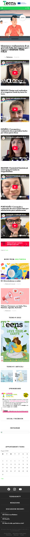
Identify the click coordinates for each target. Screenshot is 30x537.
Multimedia (20, 259)
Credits (22, 535)
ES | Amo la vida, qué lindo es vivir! (13, 523)
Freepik (6, 250)
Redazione (9, 535)
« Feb (2, 478)
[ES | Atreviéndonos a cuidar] (15, 271)
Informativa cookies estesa (19, 533)
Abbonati (16, 535)
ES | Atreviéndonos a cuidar (11, 281)
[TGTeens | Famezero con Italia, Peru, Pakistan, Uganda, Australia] (15, 296)
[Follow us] (25, 8)
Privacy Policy (7, 533)
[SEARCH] (28, 8)
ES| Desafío (6, 519)
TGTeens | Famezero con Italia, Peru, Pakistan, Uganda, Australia (14, 307)
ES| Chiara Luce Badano (9, 514)
